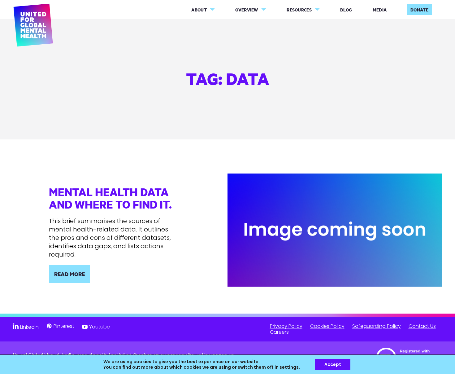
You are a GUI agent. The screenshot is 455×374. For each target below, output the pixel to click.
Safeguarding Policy (376, 326)
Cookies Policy (327, 326)
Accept (332, 364)
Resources (299, 10)
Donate (419, 10)
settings (289, 367)
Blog (346, 10)
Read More (69, 274)
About (199, 10)
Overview (246, 10)
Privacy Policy (286, 326)
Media (380, 10)
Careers (279, 332)
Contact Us (422, 326)
